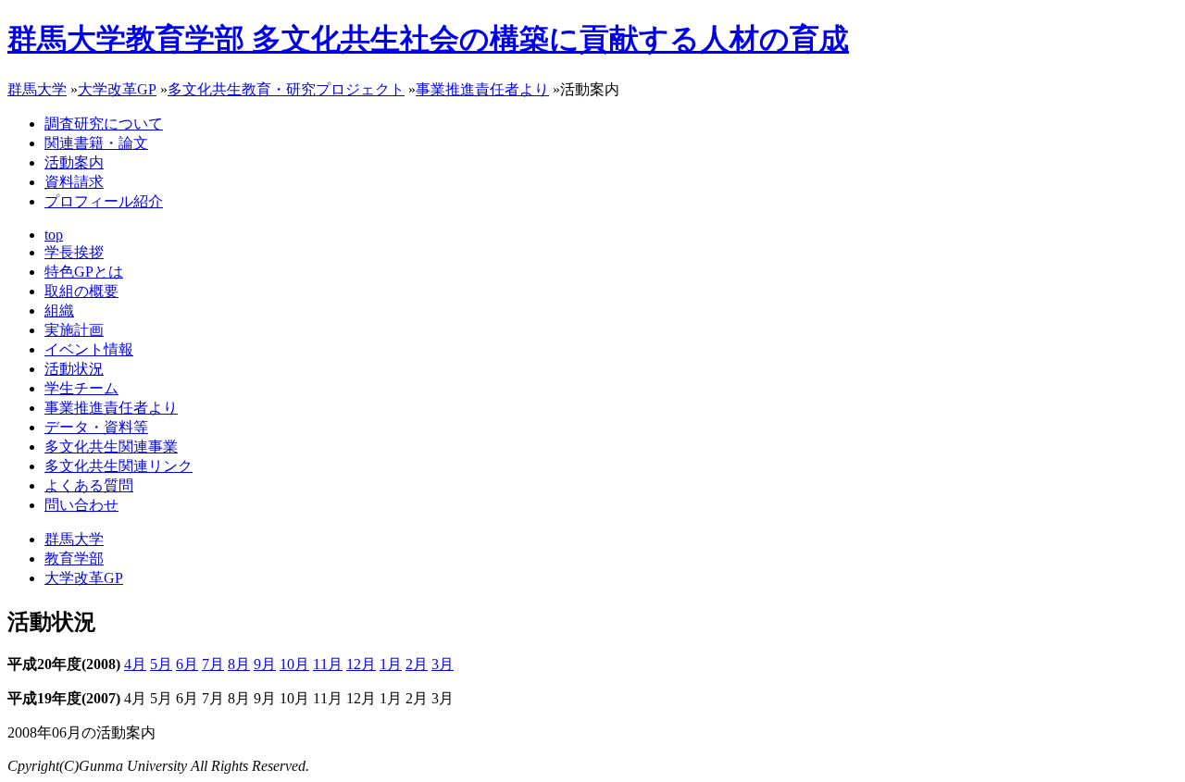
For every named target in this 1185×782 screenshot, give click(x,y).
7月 (213, 664)
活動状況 (74, 369)
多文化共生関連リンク (118, 466)
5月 (161, 664)
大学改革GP (117, 89)
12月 (361, 664)
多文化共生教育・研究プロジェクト (286, 89)
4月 (135, 664)
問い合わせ (81, 505)
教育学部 (74, 558)
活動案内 (74, 162)
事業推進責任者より (482, 89)
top (53, 234)
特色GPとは (83, 271)
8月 (239, 664)
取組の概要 (81, 291)
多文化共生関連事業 (111, 446)
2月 (416, 664)
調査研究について (103, 123)
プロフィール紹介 (103, 201)
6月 (187, 664)
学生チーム (81, 388)
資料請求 (74, 182)
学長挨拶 (74, 252)
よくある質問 (88, 485)
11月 (328, 664)
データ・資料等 (96, 427)
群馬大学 (37, 89)
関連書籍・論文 (96, 143)
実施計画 (74, 330)
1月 (391, 664)
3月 (442, 664)
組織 (59, 310)
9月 (265, 664)
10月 (294, 664)
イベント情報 (88, 349)
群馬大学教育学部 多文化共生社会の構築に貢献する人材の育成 (428, 39)
